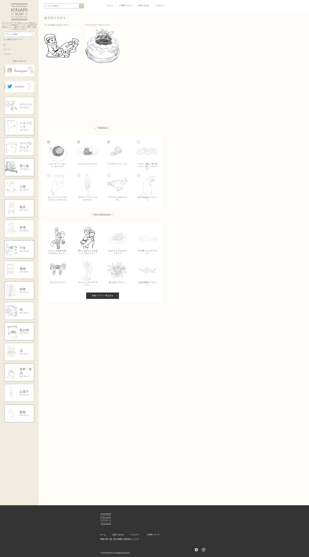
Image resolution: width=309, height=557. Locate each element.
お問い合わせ (143, 5)
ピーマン (7, 49)
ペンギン (7, 54)
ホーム (110, 5)
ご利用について (125, 5)
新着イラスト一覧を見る (102, 296)
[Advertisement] (19, 461)
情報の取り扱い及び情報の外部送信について (119, 539)
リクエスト (160, 5)
